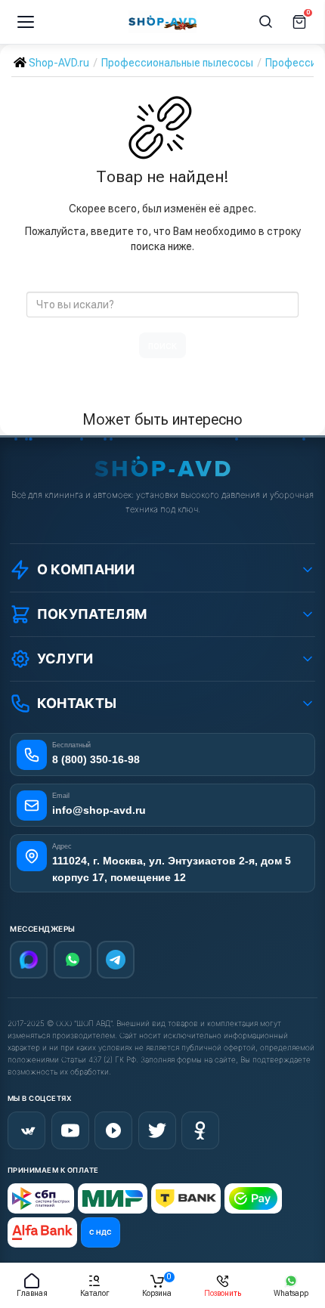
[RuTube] (113, 1130)
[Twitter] (157, 1130)
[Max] (29, 960)
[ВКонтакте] (26, 1130)
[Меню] (26, 22)
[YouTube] (70, 1130)
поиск (162, 345)
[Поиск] (266, 22)
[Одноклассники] (200, 1130)
